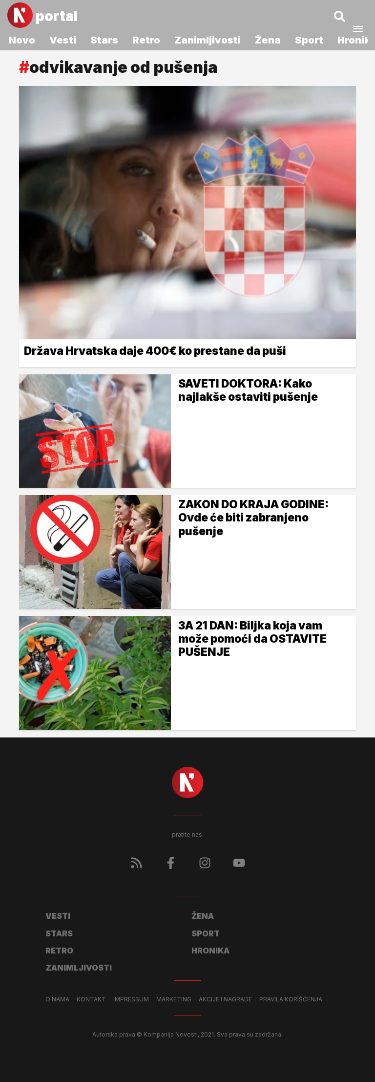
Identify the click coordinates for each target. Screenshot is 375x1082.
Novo (21, 40)
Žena (268, 40)
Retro (146, 40)
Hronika (210, 950)
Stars (104, 40)
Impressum (131, 999)
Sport (309, 40)
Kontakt (91, 999)
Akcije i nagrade (225, 999)
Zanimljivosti (207, 40)
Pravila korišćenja (290, 999)
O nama (57, 999)
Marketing (173, 999)
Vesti (62, 40)
